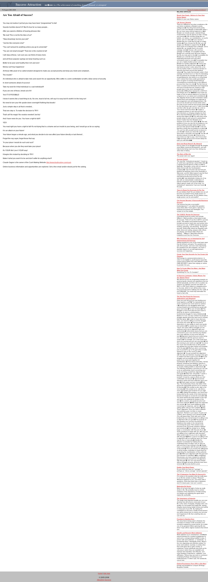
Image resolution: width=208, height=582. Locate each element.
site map (107, 573)
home (100, 573)
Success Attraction (28, 4)
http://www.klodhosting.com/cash (58, 162)
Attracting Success (104, 580)
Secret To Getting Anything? (196, 10)
